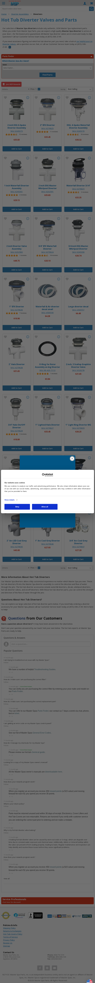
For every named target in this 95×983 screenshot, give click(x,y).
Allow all (44, 507)
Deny (17, 507)
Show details (9, 500)
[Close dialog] (72, 458)
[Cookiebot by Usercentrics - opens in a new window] (47, 475)
